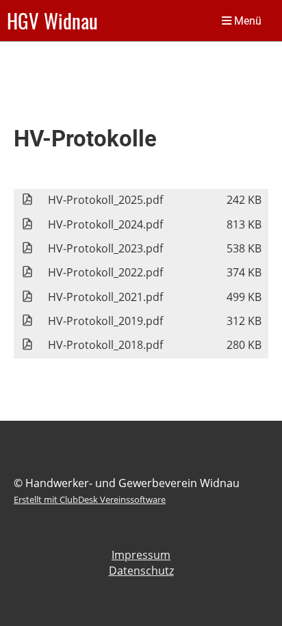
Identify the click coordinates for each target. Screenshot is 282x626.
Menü (246, 20)
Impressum (141, 554)
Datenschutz (141, 570)
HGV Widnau (52, 20)
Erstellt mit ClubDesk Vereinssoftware (90, 499)
